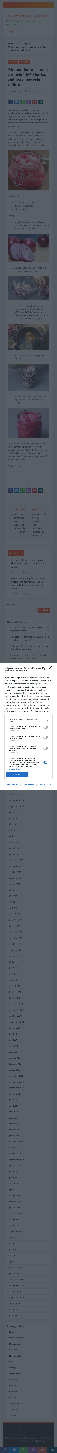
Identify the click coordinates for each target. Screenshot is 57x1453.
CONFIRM (17, 774)
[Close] (51, 668)
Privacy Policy (45, 785)
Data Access (28, 785)
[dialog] (28, 726)
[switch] (45, 727)
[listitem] (28, 720)
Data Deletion (12, 785)
